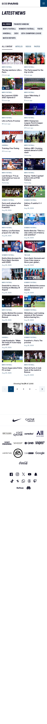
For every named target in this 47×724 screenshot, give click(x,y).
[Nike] (17, 420)
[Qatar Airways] (29, 420)
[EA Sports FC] (18, 453)
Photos (37, 47)
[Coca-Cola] (23, 463)
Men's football (9, 29)
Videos (28, 47)
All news (7, 24)
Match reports (9, 38)
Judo (16, 33)
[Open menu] (43, 3)
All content (7, 47)
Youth (39, 29)
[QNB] (29, 443)
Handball (7, 33)
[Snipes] (39, 443)
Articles (19, 47)
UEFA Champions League (31, 33)
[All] (39, 434)
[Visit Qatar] (18, 434)
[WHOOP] (18, 443)
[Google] (39, 453)
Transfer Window (21, 24)
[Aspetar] (7, 453)
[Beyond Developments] (7, 434)
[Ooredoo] (29, 434)
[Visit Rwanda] (7, 443)
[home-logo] (10, 3)
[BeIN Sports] (29, 453)
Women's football (26, 29)
